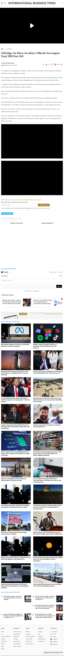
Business (3, 639)
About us (28, 631)
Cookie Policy (29, 641)
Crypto (2, 646)
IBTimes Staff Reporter (9, 63)
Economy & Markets (5, 636)
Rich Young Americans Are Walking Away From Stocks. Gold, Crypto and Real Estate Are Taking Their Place (15, 453)
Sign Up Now (23, 313)
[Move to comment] (61, 64)
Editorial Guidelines (47, 223)
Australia (40, 631)
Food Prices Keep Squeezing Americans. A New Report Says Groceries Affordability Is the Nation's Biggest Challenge (47, 453)
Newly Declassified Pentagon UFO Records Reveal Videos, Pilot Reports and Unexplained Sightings (14, 586)
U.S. (2, 634)
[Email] (58, 64)
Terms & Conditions (30, 636)
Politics (3, 643)
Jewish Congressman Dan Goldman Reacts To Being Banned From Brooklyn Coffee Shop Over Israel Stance (15, 426)
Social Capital (17, 634)
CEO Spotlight (17, 643)
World (2, 631)
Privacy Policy (47, 208)
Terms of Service (38, 208)
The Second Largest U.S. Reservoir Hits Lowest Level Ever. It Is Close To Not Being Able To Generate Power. (47, 507)
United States (41, 641)
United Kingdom (41, 639)
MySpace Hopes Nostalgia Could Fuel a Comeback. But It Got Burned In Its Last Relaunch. (45, 346)
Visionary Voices (17, 631)
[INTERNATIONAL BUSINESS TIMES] (32, 3)
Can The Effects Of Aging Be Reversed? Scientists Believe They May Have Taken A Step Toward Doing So (47, 480)
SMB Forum (16, 636)
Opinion (3, 648)
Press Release (17, 641)
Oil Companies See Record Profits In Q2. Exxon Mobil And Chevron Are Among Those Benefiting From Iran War (47, 400)
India (39, 634)
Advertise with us (30, 643)
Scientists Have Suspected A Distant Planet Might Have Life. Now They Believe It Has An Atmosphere (47, 559)
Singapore (40, 636)
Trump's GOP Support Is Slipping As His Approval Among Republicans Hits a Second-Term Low (13, 616)
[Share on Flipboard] (52, 64)
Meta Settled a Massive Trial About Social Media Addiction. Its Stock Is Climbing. (13, 598)
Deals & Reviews (17, 646)
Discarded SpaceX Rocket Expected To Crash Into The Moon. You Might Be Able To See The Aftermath (14, 373)
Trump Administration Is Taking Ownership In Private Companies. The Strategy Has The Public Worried (15, 400)
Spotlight (15, 639)
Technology (3, 641)
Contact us (28, 634)
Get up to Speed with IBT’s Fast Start (53, 313)
